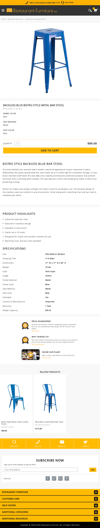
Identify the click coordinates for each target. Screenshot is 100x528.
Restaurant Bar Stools (15, 19)
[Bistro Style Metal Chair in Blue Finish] (16, 398)
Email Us (62, 446)
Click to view (46, 357)
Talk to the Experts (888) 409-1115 (44, 3)
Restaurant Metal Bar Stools (36, 19)
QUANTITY (7, 143)
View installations (38, 344)
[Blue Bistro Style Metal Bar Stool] (50, 398)
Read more (35, 331)
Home (4, 19)
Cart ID (86, 446)
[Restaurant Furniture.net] (31, 10)
